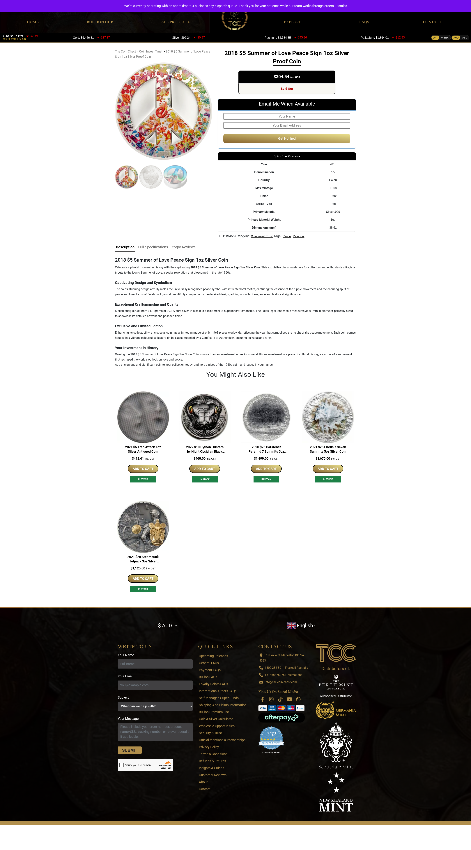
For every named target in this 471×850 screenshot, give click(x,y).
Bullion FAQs (208, 677)
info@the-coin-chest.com (281, 682)
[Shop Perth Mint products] (336, 685)
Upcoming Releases (213, 656)
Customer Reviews (212, 775)
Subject (123, 697)
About (203, 782)
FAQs (364, 22)
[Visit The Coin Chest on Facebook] (262, 699)
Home (33, 22)
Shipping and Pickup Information (223, 705)
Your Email (125, 676)
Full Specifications (153, 247)
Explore (292, 22)
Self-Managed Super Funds (219, 698)
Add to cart (143, 469)
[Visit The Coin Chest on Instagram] (271, 699)
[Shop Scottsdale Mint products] (336, 746)
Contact (432, 22)
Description (125, 247)
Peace (287, 236)
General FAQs (209, 663)
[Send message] (130, 750)
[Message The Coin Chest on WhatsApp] (298, 699)
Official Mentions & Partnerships (222, 740)
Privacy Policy (209, 747)
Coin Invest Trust (262, 236)
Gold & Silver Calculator (216, 719)
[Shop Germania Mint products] (336, 710)
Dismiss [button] (341, 6)
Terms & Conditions (213, 754)
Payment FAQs (210, 670)
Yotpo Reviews (184, 247)
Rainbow (298, 236)
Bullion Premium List (214, 712)
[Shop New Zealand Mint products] (336, 792)
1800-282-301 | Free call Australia (286, 667)
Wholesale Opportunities (217, 726)
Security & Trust (210, 733)
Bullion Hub (100, 22)
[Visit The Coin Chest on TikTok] (280, 699)
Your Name (126, 655)
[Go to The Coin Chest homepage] (336, 653)
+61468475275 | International (284, 675)
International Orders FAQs (217, 691)
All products (175, 22)
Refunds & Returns (212, 761)
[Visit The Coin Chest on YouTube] (289, 699)
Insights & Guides (211, 768)
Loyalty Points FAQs (213, 684)
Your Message (128, 718)
